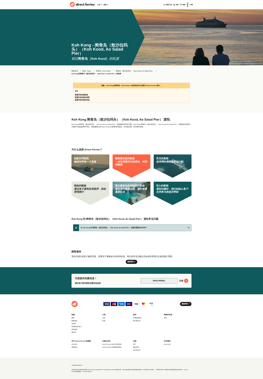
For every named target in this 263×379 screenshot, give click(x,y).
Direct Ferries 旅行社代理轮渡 (111, 344)
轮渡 (103, 321)
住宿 (103, 318)
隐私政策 (136, 347)
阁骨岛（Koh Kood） (104, 71)
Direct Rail (167, 344)
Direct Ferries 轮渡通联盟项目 (111, 347)
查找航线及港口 (77, 326)
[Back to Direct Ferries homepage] (82, 4)
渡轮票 (74, 332)
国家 (73, 318)
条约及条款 (136, 350)
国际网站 (74, 347)
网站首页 (75, 71)
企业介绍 (74, 344)
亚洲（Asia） (87, 71)
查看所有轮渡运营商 (82, 97)
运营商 (74, 323)
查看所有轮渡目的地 (82, 100)
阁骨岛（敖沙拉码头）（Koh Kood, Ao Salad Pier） (135, 71)
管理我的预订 (137, 318)
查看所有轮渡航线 (81, 95)
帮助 (165, 318)
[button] (132, 227)
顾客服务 (74, 321)
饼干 (134, 344)
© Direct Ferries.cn (77, 365)
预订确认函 (136, 321)
